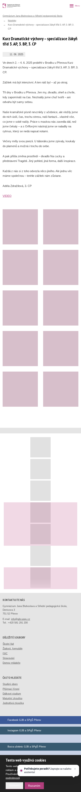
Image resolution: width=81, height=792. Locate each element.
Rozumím (34, 785)
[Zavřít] (75, 768)
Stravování (9, 658)
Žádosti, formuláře (12, 648)
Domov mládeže (11, 662)
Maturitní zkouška (12, 698)
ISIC (5, 653)
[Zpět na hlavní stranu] (11, 6)
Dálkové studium (12, 693)
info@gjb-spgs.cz (20, 619)
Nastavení (14, 785)
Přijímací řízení (11, 689)
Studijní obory (10, 684)
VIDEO (7, 195)
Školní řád (8, 643)
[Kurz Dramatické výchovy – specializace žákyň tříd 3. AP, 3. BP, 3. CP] (20, 226)
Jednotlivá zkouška (13, 703)
